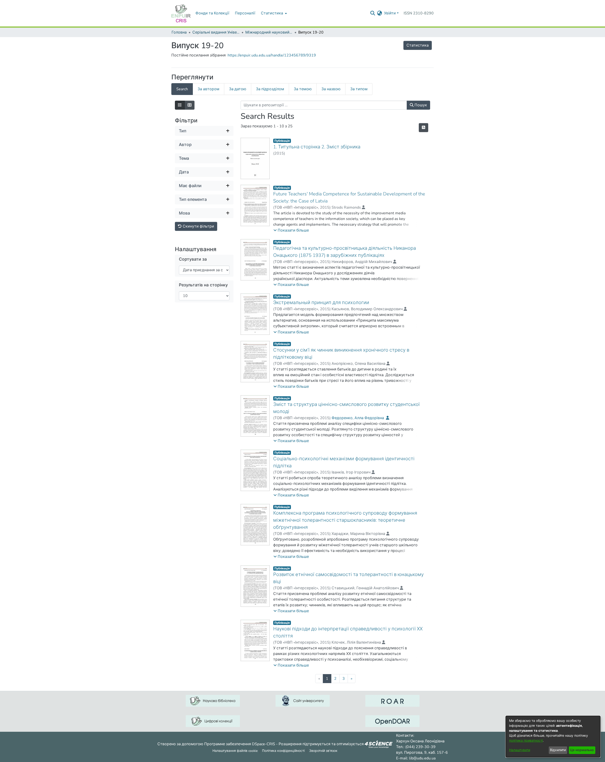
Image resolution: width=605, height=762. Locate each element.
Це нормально (582, 750)
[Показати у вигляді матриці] (189, 105)
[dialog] (553, 736)
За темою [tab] (303, 89)
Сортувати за (193, 259)
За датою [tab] (237, 89)
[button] (291, 230)
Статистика (417, 45)
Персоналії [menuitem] (245, 13)
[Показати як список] (180, 105)
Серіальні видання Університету (216, 32)
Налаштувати (519, 750)
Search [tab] (182, 89)
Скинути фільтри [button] (198, 226)
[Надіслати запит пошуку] (373, 13)
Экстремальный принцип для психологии (321, 302)
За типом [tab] (358, 89)
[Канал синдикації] (423, 127)
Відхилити (558, 750)
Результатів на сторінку (203, 285)
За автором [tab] (208, 89)
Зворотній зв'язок (323, 751)
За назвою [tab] (331, 89)
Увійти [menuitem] (390, 13)
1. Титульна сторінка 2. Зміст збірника (316, 147)
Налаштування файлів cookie (235, 751)
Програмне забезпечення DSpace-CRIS (239, 743)
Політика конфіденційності (283, 751)
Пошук (420, 105)
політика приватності (526, 740)
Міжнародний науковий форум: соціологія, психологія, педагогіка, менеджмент (269, 32)
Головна (179, 32)
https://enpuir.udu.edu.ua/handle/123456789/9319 (272, 55)
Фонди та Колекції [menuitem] (212, 13)
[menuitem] (273, 13)
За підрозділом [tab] (270, 89)
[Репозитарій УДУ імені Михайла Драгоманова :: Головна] (181, 13)
